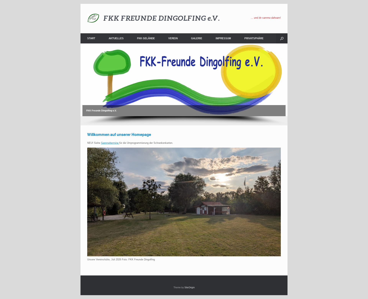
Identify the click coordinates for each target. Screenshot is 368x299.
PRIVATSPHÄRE (254, 38)
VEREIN (173, 38)
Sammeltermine (110, 142)
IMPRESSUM (223, 38)
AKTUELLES (116, 38)
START (91, 38)
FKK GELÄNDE (146, 38)
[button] (282, 38)
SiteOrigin (189, 287)
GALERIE (196, 38)
